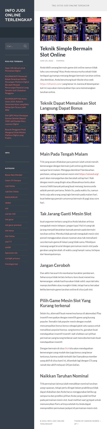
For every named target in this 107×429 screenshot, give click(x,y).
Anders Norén (91, 421)
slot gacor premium (13, 225)
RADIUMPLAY (11, 197)
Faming (60, 61)
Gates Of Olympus (13, 180)
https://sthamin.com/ (51, 83)
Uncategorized (11, 264)
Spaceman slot (11, 253)
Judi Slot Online (12, 191)
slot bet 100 (10, 214)
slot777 (8, 241)
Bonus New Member (13, 175)
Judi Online (10, 186)
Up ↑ (76, 424)
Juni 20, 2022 (46, 61)
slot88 (8, 247)
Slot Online (10, 236)
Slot (67, 348)
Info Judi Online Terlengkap (18, 15)
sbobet (8, 203)
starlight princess (12, 258)
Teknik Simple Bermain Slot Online (66, 51)
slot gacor (9, 219)
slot (6, 208)
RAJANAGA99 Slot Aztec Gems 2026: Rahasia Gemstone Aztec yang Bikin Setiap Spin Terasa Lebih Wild (17, 104)
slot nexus (9, 230)
